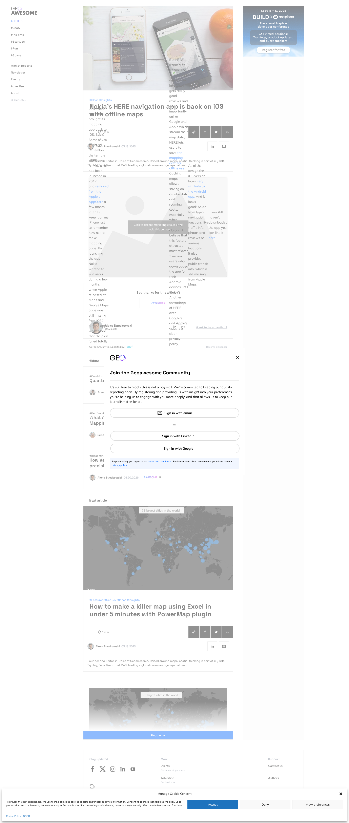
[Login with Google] (175, 448)
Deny (265, 804)
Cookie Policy (13, 815)
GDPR (26, 815)
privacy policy (119, 465)
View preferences (318, 804)
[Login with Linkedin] (175, 436)
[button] (341, 794)
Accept (213, 804)
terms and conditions (160, 461)
